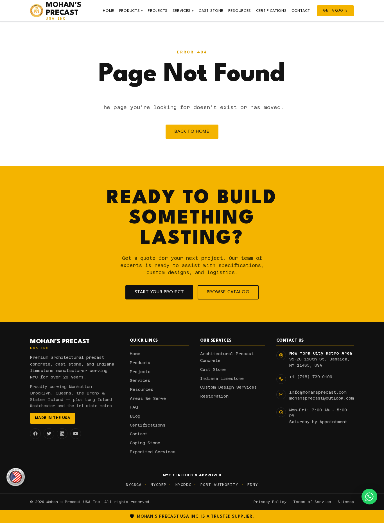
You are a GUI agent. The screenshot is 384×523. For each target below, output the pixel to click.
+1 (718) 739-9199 (310, 377)
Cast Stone (211, 11)
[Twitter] (49, 433)
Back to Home (192, 131)
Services (183, 11)
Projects (158, 11)
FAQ (134, 407)
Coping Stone (145, 443)
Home (108, 11)
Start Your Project (159, 292)
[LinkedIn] (62, 433)
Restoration (214, 396)
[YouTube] (75, 433)
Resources (239, 11)
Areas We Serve (148, 398)
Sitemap (346, 502)
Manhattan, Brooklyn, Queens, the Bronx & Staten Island (67, 393)
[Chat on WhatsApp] (369, 496)
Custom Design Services (228, 387)
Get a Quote (335, 10)
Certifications (271, 11)
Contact (301, 11)
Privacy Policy (270, 502)
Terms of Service (312, 502)
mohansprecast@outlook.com (321, 398)
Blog (135, 416)
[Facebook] (35, 433)
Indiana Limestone (222, 378)
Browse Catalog (228, 292)
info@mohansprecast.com (318, 392)
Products (131, 11)
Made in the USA (52, 418)
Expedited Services (153, 452)
